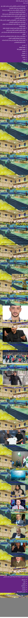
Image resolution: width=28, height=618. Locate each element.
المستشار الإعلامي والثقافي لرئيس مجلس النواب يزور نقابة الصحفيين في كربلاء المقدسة (13, 7)
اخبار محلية (23, 134)
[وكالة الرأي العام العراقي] (22, 90)
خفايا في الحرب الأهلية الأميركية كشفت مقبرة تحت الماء (13, 482)
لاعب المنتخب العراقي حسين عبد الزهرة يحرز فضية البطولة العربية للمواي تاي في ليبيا (13, 11)
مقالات (23, 186)
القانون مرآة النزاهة (21, 525)
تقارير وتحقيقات (22, 176)
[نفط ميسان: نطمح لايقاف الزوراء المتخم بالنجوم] (15, 385)
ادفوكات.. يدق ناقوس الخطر (19, 568)
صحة (24, 197)
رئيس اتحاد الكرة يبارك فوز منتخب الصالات (17, 366)
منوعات (23, 166)
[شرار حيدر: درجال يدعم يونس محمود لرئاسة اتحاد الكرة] (15, 342)
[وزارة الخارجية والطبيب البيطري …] (18, 538)
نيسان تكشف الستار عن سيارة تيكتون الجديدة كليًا (13, 14)
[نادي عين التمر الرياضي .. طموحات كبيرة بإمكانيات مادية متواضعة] (15, 319)
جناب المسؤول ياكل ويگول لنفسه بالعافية (16, 554)
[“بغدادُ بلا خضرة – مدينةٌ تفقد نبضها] (18, 494)
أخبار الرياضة (22, 155)
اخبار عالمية (22, 145)
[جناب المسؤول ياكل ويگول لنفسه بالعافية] (18, 552)
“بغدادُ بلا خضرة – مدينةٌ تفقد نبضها (18, 496)
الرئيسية (23, 124)
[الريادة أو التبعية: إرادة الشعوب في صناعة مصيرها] (18, 509)
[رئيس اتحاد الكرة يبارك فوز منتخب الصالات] (15, 364)
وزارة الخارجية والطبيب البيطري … (17, 539)
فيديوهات (23, 207)
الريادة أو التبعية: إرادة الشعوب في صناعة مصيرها (14, 510)
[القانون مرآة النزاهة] (18, 523)
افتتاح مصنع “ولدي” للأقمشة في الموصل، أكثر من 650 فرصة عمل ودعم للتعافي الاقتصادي (12, 21)
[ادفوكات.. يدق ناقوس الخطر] (18, 566)
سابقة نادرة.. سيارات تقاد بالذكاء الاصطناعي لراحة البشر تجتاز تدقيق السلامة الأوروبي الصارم (12, 37)
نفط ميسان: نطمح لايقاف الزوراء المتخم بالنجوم (15, 387)
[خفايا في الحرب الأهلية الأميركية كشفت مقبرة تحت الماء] (18, 480)
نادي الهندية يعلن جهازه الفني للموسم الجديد (16, 446)
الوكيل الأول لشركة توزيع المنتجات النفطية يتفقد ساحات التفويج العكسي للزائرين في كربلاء (14, 29)
